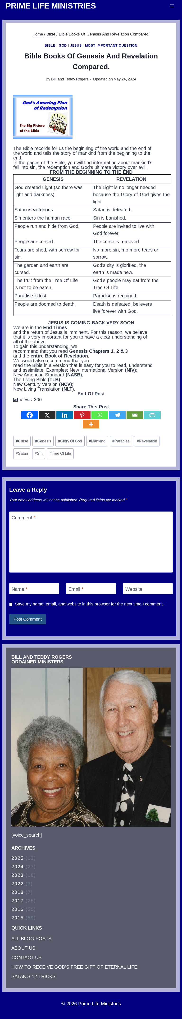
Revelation (147, 441)
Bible (50, 45)
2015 (17, 917)
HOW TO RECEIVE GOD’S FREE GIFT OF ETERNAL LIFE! (75, 967)
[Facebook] (29, 415)
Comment (24, 517)
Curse (22, 441)
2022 (17, 883)
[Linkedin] (64, 415)
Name (19, 589)
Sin (39, 453)
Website (133, 589)
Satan (22, 453)
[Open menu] (172, 5)
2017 (17, 900)
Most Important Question (111, 45)
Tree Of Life (60, 453)
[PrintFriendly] (152, 415)
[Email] (135, 415)
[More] (91, 424)
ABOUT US (23, 948)
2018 (17, 892)
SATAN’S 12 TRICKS (33, 976)
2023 (17, 875)
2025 (17, 858)
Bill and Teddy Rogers (69, 79)
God (63, 45)
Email (75, 589)
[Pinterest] (82, 415)
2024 (17, 866)
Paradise (121, 441)
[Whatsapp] (99, 415)
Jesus (76, 45)
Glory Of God (70, 441)
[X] (47, 415)
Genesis (43, 441)
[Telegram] (117, 415)
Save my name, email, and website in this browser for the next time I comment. (89, 604)
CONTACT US (26, 957)
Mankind (97, 441)
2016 (17, 909)
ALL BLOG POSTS (31, 938)
